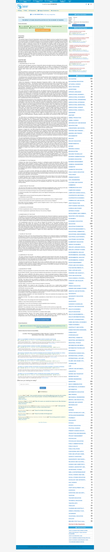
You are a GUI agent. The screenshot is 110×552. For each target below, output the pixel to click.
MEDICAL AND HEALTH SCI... (77, 399)
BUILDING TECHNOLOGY (75, 154)
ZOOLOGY (71, 518)
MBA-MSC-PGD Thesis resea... (77, 521)
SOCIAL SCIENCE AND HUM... (77, 474)
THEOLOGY (72, 505)
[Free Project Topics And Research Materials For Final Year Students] (17, 1)
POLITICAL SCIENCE (74, 428)
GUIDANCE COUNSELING (76, 304)
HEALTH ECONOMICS (75, 309)
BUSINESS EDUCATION (75, 159)
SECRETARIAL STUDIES (75, 469)
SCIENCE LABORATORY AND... (77, 467)
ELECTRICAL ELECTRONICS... (77, 236)
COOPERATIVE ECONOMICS (76, 198)
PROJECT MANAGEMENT (76, 436)
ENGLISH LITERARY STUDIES (77, 249)
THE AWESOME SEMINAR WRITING (76, 542)
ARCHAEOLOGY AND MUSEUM (77, 123)
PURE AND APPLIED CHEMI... (77, 454)
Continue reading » (52, 343)
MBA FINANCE (73, 394)
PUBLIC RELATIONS (74, 449)
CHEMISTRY (72, 167)
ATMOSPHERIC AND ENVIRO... (77, 128)
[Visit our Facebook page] (86, 4)
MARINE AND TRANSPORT (76, 374)
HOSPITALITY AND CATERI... (76, 327)
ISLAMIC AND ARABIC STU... (76, 361)
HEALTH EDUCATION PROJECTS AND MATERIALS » (81, 58)
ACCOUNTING (72, 79)
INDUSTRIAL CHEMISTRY (76, 337)
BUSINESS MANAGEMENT (76, 161)
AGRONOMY (72, 112)
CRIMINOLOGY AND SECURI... (77, 200)
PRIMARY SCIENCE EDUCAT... (77, 431)
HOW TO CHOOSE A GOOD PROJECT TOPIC (78, 539)
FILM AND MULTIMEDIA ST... (76, 268)
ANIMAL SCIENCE (73, 120)
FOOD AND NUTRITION (75, 275)
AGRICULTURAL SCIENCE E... (77, 110)
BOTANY (71, 146)
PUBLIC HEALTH (73, 446)
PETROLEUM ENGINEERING (76, 415)
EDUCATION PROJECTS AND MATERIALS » (79, 42)
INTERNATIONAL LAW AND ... (77, 358)
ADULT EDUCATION (74, 87)
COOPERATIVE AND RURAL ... (77, 195)
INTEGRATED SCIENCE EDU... (77, 353)
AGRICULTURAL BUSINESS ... (77, 94)
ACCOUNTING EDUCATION (76, 81)
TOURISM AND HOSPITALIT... (77, 508)
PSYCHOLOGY (72, 438)
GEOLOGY (71, 299)
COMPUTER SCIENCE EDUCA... (77, 193)
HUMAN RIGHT (73, 332)
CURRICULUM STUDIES (75, 208)
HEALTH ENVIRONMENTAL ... (77, 314)
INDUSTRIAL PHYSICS (75, 343)
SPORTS (71, 485)
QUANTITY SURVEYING (75, 456)
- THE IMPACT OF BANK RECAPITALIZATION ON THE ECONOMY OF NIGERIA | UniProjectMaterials (54, 547)
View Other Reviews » (42, 422)
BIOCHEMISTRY (73, 136)
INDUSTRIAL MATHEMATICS (76, 340)
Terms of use (79, 547)
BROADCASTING (73, 151)
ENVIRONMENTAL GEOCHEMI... (77, 255)
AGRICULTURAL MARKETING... (77, 105)
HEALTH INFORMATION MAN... (77, 317)
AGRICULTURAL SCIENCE (76, 107)
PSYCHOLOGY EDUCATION (76, 441)
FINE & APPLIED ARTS (75, 270)
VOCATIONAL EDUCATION (76, 516)
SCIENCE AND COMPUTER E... (77, 464)
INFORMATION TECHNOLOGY (77, 348)
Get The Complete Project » (43, 319)
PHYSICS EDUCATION (75, 425)
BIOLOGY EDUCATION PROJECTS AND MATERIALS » (81, 51)
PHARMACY (72, 418)
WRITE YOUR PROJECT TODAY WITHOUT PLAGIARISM (78, 533)
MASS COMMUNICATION (75, 384)
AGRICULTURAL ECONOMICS (77, 97)
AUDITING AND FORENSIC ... (76, 130)
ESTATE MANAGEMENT (75, 262)
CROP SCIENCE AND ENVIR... (77, 205)
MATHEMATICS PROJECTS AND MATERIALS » (80, 71)
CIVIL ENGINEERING (74, 180)
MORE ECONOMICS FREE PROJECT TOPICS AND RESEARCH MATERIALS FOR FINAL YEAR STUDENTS (43, 326)
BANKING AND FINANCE (75, 133)
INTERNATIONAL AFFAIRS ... (76, 356)
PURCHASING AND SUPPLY (76, 451)
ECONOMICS (72, 218)
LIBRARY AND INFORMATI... (76, 368)
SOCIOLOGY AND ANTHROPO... (77, 480)
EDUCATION (72, 224)
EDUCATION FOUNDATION (76, 226)
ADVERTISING (72, 89)
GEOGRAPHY (72, 293)
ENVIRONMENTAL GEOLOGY (76, 257)
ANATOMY (71, 115)
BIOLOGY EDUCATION (75, 141)
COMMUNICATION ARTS (75, 187)
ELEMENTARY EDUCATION (76, 242)
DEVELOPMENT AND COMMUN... (78, 213)
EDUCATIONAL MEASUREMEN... (77, 234)
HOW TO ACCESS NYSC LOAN (75, 535)
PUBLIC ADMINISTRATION (76, 443)
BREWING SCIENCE (74, 149)
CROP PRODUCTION (74, 203)
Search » (43, 388)
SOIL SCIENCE (73, 482)
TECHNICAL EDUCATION (75, 500)
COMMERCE (72, 185)
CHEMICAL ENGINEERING (76, 164)
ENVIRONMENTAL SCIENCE (76, 260)
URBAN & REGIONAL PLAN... (77, 511)
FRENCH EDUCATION (74, 286)
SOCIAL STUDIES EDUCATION (77, 477)
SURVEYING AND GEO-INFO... (77, 493)
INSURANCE (72, 350)
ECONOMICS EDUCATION (76, 221)
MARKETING (72, 381)
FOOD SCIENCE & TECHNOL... (77, 278)
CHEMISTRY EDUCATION (75, 169)
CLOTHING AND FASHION (76, 182)
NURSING (71, 410)
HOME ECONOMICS (74, 324)
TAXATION (71, 495)
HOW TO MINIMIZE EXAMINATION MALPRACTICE (79, 537)
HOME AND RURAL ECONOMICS (78, 322)
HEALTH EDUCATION (74, 312)
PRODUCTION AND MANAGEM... (77, 433)
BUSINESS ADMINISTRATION (77, 156)
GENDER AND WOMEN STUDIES (77, 288)
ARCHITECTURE (73, 125)
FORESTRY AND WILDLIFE (76, 280)
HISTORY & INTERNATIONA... (77, 319)
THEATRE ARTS (73, 503)
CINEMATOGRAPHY (74, 177)
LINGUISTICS (72, 371)
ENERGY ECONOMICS (75, 244)
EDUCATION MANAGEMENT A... (77, 229)
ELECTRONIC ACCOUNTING (76, 239)
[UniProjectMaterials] (29, 6)
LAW (70, 366)
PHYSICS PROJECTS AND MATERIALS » (79, 34)
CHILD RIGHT (72, 174)
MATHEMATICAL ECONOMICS (77, 387)
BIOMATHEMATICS (74, 143)
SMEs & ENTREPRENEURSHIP (77, 472)
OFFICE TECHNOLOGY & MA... (77, 412)
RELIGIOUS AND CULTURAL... (77, 462)
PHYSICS (71, 423)
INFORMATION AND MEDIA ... (77, 345)
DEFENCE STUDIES (74, 211)
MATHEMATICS (73, 389)
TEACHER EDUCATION (75, 498)
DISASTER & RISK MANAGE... (77, 216)
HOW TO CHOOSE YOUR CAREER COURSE (78, 530)
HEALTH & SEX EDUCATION (76, 306)
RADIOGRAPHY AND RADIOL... (77, 459)
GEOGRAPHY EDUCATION (76, 296)
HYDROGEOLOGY (73, 335)
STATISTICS (72, 490)
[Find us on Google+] (91, 4)
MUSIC (70, 407)
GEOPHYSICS (72, 301)
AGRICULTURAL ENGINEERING (77, 99)
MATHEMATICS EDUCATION (76, 392)
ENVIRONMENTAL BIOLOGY (76, 252)
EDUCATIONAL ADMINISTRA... (77, 231)
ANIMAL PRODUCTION (75, 118)
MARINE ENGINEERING (75, 379)
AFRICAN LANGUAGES (75, 92)
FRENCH (71, 283)
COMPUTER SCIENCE (75, 190)
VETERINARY (72, 513)
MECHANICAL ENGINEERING (77, 397)
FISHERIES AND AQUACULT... (77, 273)
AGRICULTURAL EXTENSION (76, 102)
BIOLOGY (71, 138)
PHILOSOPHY (72, 420)
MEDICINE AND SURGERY (76, 402)
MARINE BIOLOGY (74, 376)
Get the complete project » (43, 30)
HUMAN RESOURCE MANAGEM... (78, 330)
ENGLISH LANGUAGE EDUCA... (77, 247)
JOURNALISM (72, 363)
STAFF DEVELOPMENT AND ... (77, 487)
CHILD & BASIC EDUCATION (76, 172)
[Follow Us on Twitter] (88, 4)
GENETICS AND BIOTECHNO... (77, 291)
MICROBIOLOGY (73, 405)
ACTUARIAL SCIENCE (75, 84)
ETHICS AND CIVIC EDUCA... (76, 265)
